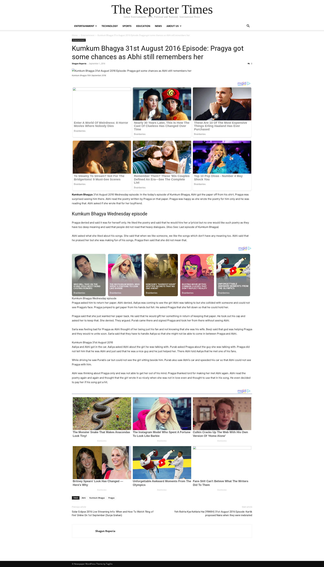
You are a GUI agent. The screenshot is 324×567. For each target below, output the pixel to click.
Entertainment (84, 26)
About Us (173, 26)
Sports (127, 26)
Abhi (84, 498)
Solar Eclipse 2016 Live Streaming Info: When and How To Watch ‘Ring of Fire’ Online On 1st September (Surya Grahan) (113, 513)
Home (75, 35)
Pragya (111, 498)
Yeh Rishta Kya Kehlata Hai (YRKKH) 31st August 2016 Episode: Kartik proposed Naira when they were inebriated (213, 513)
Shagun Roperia (79, 63)
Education (143, 26)
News (158, 26)
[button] (248, 26)
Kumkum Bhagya (97, 498)
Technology (110, 26)
